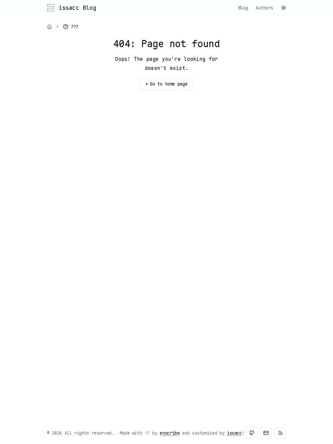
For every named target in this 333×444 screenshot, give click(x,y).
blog (243, 8)
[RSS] (280, 433)
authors (264, 8)
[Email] (266, 433)
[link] (70, 26)
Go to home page (166, 84)
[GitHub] (252, 433)
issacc (234, 433)
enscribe (170, 433)
